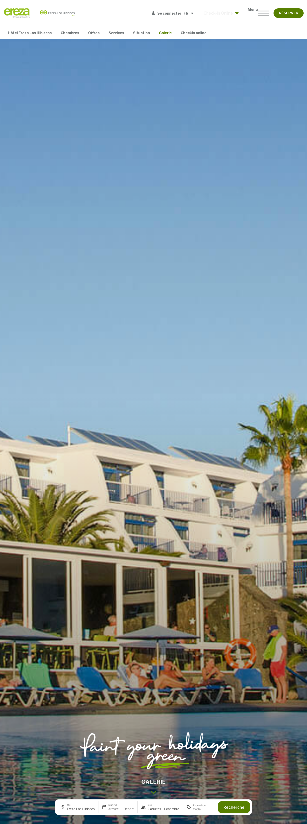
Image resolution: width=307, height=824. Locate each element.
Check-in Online (218, 13)
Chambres (70, 33)
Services (116, 33)
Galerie (165, 33)
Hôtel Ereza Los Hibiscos (30, 33)
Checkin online (194, 33)
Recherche (234, 807)
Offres (94, 33)
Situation (141, 33)
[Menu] (263, 13)
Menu (253, 9)
